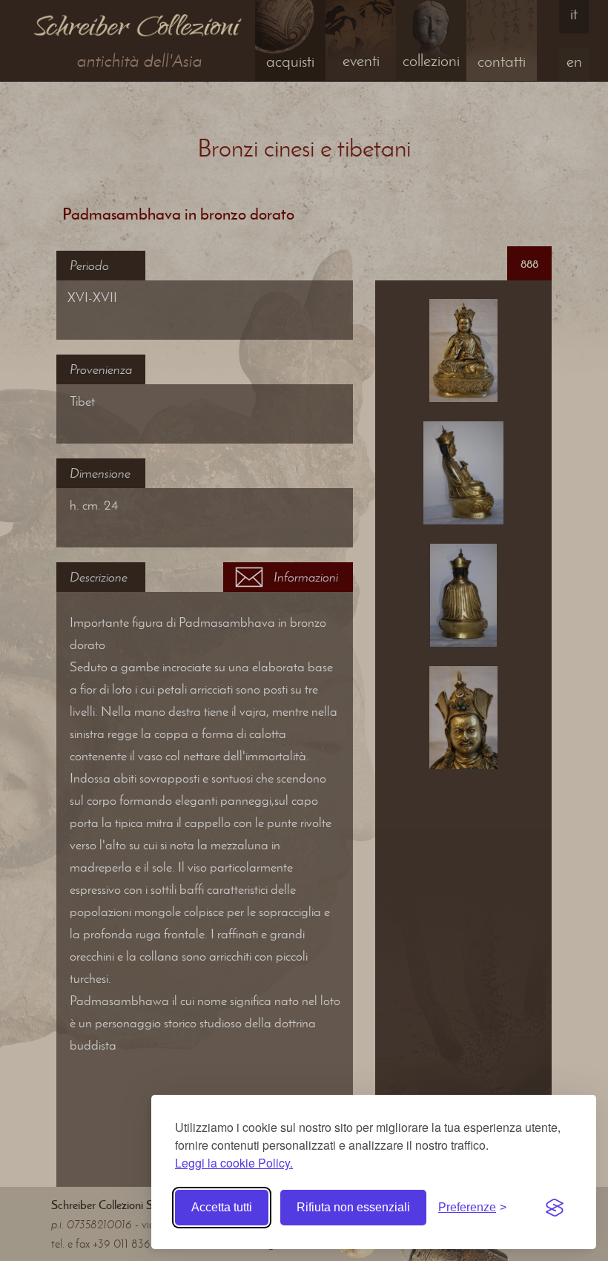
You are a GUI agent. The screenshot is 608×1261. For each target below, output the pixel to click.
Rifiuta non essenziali (353, 1207)
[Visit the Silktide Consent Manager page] (554, 1207)
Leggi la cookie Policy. (234, 1162)
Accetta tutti (221, 1207)
